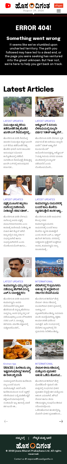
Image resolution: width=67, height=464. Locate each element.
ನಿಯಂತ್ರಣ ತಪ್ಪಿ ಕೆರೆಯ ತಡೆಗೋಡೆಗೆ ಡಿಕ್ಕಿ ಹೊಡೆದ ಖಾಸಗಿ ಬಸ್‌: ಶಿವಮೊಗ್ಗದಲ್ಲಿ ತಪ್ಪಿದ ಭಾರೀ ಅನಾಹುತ (16, 129)
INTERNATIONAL (44, 281)
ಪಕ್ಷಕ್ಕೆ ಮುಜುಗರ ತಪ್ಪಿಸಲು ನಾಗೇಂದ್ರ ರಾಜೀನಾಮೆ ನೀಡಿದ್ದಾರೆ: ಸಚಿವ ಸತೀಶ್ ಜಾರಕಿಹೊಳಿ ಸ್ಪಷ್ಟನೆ (15, 207)
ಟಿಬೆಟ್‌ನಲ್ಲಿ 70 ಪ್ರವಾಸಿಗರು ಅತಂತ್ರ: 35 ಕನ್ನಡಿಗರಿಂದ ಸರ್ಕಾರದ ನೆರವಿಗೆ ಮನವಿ (48, 289)
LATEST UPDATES (13, 121)
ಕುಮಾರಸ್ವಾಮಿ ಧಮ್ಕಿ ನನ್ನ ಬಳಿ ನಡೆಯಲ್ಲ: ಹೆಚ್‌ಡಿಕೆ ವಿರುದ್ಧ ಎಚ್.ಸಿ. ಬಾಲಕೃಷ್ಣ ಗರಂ (17, 289)
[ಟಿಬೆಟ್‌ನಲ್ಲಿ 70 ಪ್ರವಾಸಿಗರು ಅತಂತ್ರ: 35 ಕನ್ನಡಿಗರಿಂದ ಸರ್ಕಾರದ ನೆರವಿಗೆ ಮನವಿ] (49, 267)
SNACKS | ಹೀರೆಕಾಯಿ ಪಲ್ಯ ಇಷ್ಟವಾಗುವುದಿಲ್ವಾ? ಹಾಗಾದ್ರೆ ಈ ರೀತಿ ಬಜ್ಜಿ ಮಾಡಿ (17, 372)
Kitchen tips (9, 363)
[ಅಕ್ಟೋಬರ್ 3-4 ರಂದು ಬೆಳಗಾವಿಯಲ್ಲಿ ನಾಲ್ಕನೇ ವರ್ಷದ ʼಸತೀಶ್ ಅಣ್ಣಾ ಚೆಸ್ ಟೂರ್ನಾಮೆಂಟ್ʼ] (49, 107)
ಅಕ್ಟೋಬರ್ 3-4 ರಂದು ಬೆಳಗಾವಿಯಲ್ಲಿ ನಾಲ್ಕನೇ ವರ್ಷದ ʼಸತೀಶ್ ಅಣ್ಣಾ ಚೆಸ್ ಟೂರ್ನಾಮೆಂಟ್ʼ (48, 129)
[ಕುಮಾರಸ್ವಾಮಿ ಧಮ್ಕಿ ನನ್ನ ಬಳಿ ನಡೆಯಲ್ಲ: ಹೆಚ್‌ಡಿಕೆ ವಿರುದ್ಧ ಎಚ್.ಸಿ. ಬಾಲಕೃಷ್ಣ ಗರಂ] (17, 267)
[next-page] (61, 421)
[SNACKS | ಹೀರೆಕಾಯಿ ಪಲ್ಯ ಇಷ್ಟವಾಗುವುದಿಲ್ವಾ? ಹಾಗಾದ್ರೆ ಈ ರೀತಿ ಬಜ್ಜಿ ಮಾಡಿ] (17, 349)
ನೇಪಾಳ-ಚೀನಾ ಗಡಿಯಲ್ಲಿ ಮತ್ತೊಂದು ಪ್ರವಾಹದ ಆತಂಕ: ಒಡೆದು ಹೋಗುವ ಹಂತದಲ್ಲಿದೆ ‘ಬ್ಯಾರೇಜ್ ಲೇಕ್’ (48, 372)
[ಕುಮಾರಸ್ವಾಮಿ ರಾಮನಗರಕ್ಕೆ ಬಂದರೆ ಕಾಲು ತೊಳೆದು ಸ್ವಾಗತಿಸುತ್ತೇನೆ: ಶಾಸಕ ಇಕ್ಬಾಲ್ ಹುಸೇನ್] (49, 185)
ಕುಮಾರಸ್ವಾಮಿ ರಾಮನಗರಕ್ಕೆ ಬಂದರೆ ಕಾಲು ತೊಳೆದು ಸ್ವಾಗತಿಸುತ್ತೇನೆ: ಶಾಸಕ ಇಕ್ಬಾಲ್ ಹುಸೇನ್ (49, 207)
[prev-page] (6, 421)
